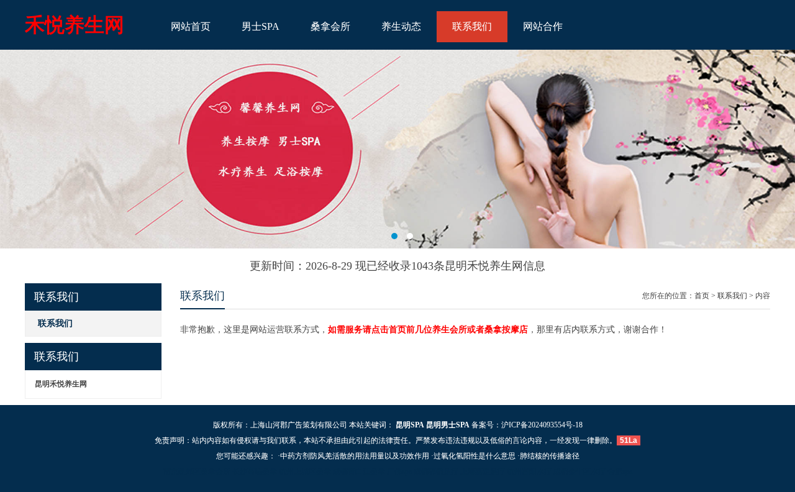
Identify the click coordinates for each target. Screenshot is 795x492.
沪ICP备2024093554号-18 (542, 425)
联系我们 (472, 26)
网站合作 (543, 26)
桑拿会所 (330, 26)
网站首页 (191, 26)
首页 (701, 295)
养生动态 (401, 26)
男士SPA (260, 26)
